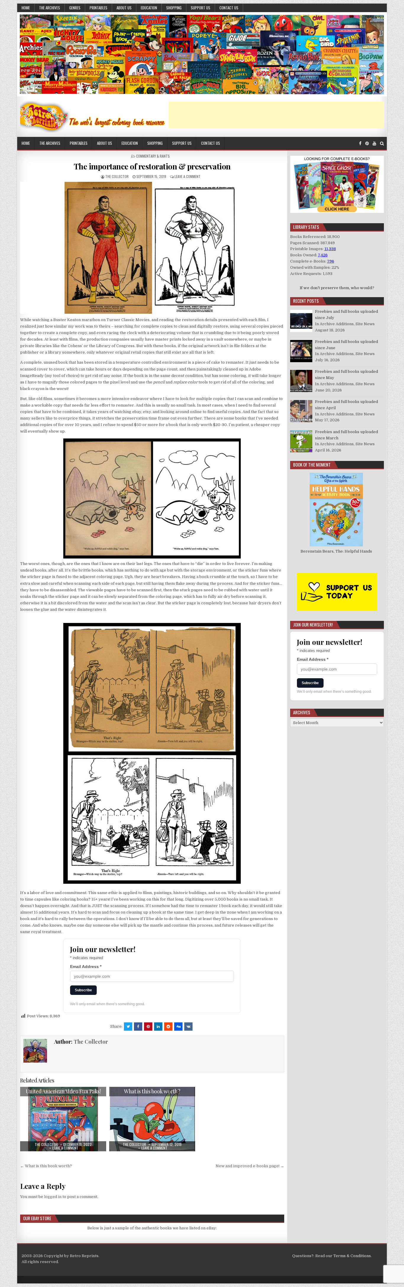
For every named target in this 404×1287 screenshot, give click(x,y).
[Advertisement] (276, 115)
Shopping (174, 8)
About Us (124, 8)
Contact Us (228, 8)
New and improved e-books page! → (250, 1166)
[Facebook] (360, 143)
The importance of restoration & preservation (152, 166)
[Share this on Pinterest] (148, 1026)
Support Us (200, 8)
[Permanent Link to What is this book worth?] (152, 1119)
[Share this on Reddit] (168, 1026)
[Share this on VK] (188, 1026)
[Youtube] (374, 143)
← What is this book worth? (46, 1166)
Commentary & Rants (153, 155)
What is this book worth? (152, 1091)
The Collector (117, 176)
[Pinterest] (367, 143)
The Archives (49, 8)
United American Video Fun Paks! (63, 1091)
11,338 (330, 249)
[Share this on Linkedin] (158, 1026)
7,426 (323, 255)
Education (149, 8)
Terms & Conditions (352, 1256)
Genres (74, 8)
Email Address (85, 966)
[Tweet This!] (128, 1026)
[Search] (382, 143)
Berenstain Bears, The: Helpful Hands (336, 551)
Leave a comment (187, 176)
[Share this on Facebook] (138, 1026)
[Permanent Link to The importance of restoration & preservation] (152, 248)
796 (330, 261)
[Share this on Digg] (178, 1026)
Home (26, 8)
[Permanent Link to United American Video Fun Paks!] (63, 1119)
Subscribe (83, 990)
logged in (53, 1196)
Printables (98, 8)
